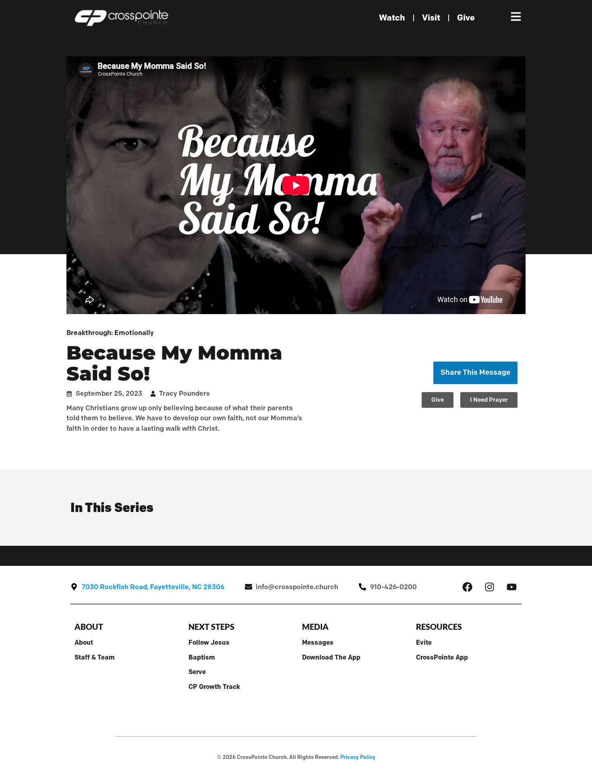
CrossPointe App (442, 657)
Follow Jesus (209, 642)
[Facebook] (467, 587)
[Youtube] (511, 587)
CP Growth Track (214, 686)
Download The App (331, 657)
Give (466, 17)
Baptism (201, 657)
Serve (197, 672)
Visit (431, 17)
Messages (317, 642)
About (84, 642)
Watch (392, 17)
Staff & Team (95, 657)
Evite (424, 642)
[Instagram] (489, 587)
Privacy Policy (357, 757)
